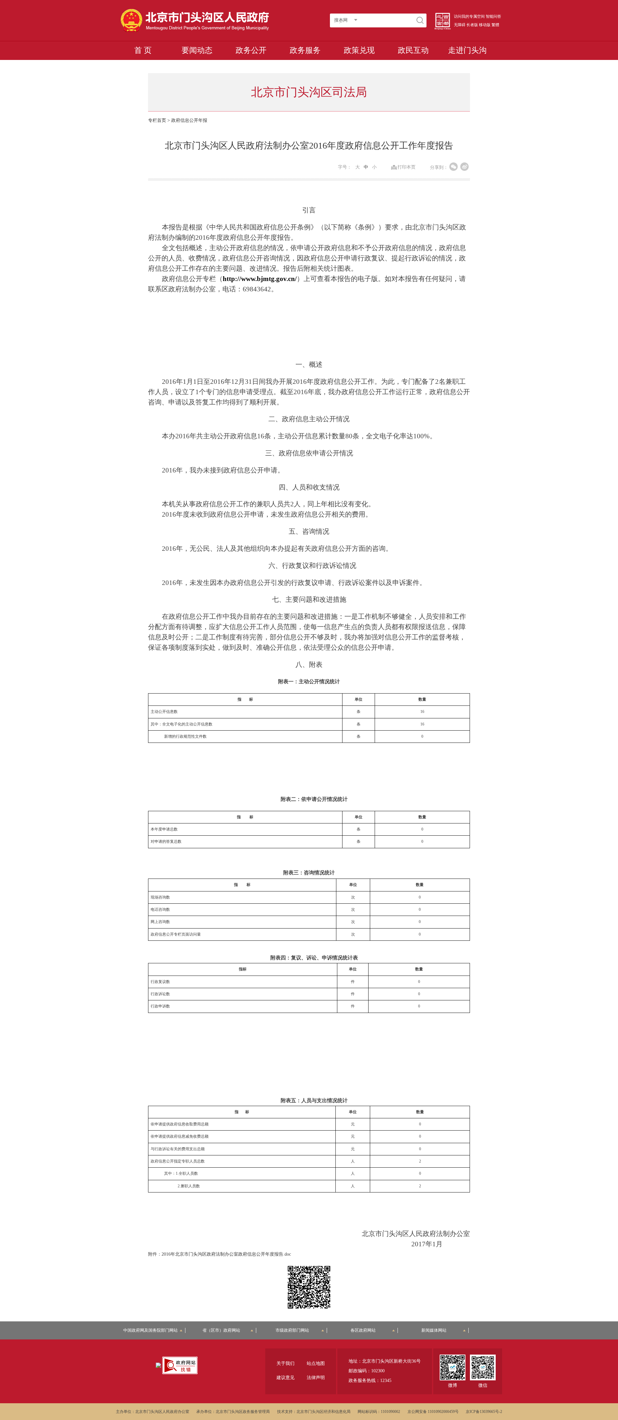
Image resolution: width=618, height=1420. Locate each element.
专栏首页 (157, 120)
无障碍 (459, 25)
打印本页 (407, 167)
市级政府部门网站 (292, 1330)
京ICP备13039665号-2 (484, 1411)
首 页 (143, 50)
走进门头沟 (467, 50)
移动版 (485, 25)
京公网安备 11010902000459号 (433, 1411)
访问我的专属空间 (469, 16)
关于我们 (285, 1363)
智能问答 (493, 16)
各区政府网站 (363, 1330)
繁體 (495, 25)
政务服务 (305, 50)
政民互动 (413, 50)
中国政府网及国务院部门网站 (152, 1330)
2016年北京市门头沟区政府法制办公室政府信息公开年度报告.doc (226, 1254)
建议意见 (285, 1377)
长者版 (472, 25)
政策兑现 (359, 50)
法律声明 (316, 1377)
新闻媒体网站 (433, 1330)
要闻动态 (197, 50)
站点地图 (316, 1363)
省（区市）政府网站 (221, 1330)
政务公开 (251, 50)
